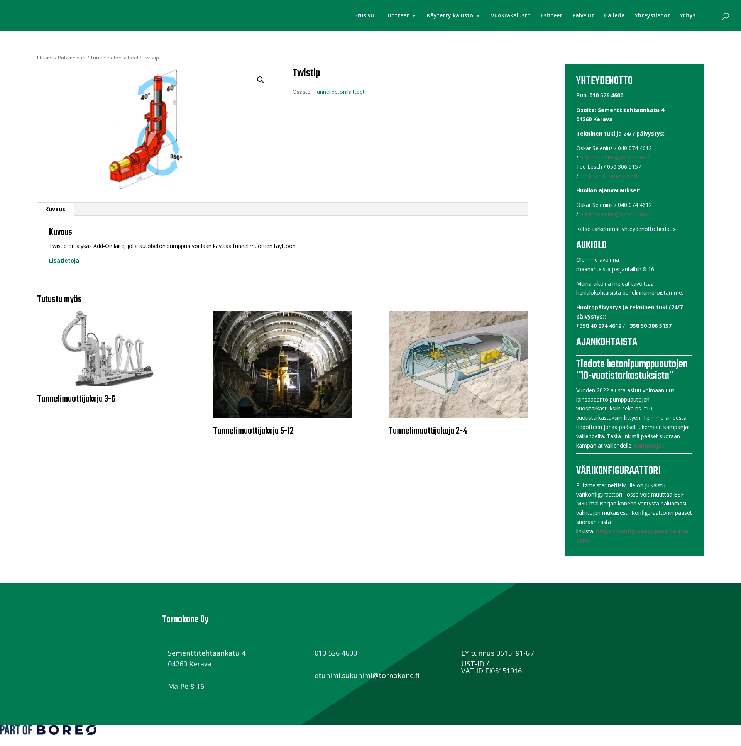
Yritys (687, 16)
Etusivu (364, 16)
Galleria (614, 16)
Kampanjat (649, 445)
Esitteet (551, 16)
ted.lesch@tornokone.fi (608, 176)
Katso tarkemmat (598, 228)
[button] (260, 80)
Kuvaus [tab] (55, 209)
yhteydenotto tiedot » (649, 228)
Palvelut (583, 16)
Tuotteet (396, 16)
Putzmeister (72, 57)
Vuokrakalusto (511, 16)
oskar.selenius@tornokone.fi (615, 157)
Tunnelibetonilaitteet (114, 57)
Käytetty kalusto (450, 16)
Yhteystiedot (652, 16)
